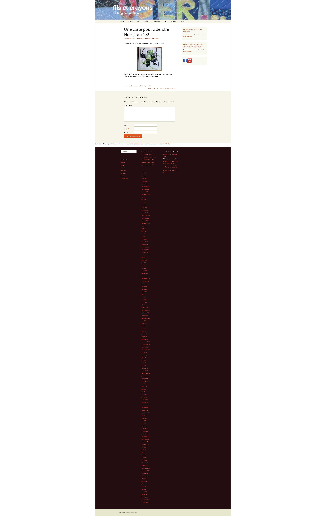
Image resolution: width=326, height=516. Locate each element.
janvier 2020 (145, 371)
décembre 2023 (146, 247)
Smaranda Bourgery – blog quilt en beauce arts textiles (193, 45)
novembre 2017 (146, 439)
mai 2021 (144, 328)
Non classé (123, 173)
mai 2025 (144, 202)
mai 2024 (144, 234)
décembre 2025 (146, 186)
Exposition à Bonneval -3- (148, 159)
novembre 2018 (146, 407)
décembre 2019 (146, 373)
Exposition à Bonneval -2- (148, 162)
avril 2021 (144, 331)
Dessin (139, 21)
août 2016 (144, 478)
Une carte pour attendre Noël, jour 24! (161, 88)
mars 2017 (144, 460)
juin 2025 (144, 199)
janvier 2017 (145, 465)
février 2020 (145, 368)
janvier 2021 (145, 339)
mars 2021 (144, 334)
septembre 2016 (146, 476)
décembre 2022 (146, 278)
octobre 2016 (145, 473)
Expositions (157, 21)
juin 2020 (144, 357)
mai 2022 (144, 297)
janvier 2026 (145, 184)
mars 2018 (144, 428)
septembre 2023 (146, 255)
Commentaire (128, 105)
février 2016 (145, 494)
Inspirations (147, 21)
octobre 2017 (145, 442)
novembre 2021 (146, 313)
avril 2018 (144, 426)
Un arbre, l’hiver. (174, 159)
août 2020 (144, 352)
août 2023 (144, 257)
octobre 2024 (145, 220)
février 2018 (145, 431)
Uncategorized (124, 178)
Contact (183, 21)
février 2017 (145, 463)
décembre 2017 (146, 436)
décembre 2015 (146, 499)
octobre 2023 (145, 252)
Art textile (130, 21)
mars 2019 (144, 397)
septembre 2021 (146, 318)
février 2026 (145, 181)
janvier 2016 (145, 497)
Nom (126, 125)
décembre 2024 (146, 215)
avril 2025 (144, 205)
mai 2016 (144, 486)
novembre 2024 (146, 218)
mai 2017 (144, 455)
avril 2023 (144, 268)
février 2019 (145, 399)
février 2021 (145, 336)
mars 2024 (144, 239)
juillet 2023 (144, 260)
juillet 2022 (144, 292)
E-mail (126, 129)
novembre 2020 (146, 344)
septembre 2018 (146, 413)
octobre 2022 (145, 284)
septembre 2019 (146, 381)
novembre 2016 (146, 471)
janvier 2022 (145, 307)
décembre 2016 (146, 468)
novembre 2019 (146, 376)
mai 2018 (144, 423)
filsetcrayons (166, 154)
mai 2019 (144, 392)
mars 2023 (144, 270)
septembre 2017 (146, 444)
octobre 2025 (145, 192)
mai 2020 (144, 360)
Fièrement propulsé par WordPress (128, 512)
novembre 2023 (146, 249)
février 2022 (145, 305)
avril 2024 (144, 236)
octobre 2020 (145, 347)
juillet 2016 (144, 481)
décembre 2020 (146, 342)
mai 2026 (144, 176)
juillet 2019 (144, 386)
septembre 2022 (146, 286)
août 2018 (144, 415)
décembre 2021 (146, 310)
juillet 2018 (144, 418)
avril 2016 (144, 489)
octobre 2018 (145, 410)
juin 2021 (144, 326)
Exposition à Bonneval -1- (148, 165)
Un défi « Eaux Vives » (147, 154)
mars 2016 (144, 492)
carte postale (155, 38)
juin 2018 (144, 421)
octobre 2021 (145, 315)
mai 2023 (144, 265)
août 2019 (144, 384)
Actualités (121, 21)
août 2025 (144, 197)
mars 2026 (144, 178)
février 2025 (145, 210)
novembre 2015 (146, 502)
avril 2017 (144, 457)
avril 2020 (144, 363)
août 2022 (144, 289)
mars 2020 (144, 365)
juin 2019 (144, 389)
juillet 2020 (144, 355)
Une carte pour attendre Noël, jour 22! (137, 86)
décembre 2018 (146, 405)
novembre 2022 (146, 281)
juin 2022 (144, 294)
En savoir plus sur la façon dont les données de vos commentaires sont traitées (148, 144)
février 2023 (145, 273)
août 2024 (144, 226)
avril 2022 (144, 299)
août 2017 (144, 447)
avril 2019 (144, 394)
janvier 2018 (145, 434)
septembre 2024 (146, 223)
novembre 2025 (146, 189)
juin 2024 (144, 231)
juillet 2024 (144, 228)
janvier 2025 (145, 213)
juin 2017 (144, 452)
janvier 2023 (145, 276)
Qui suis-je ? (174, 21)
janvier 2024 (145, 244)
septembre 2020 (146, 349)
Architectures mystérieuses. (149, 157)
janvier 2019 (145, 402)
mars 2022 (144, 302)
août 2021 (144, 321)
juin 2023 (144, 263)
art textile (148, 38)
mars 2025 (144, 207)
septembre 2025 (146, 194)
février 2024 (145, 242)
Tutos (165, 21)
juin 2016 (144, 484)
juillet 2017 (144, 449)
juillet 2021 (144, 323)
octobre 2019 (145, 378)
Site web (126, 132)
